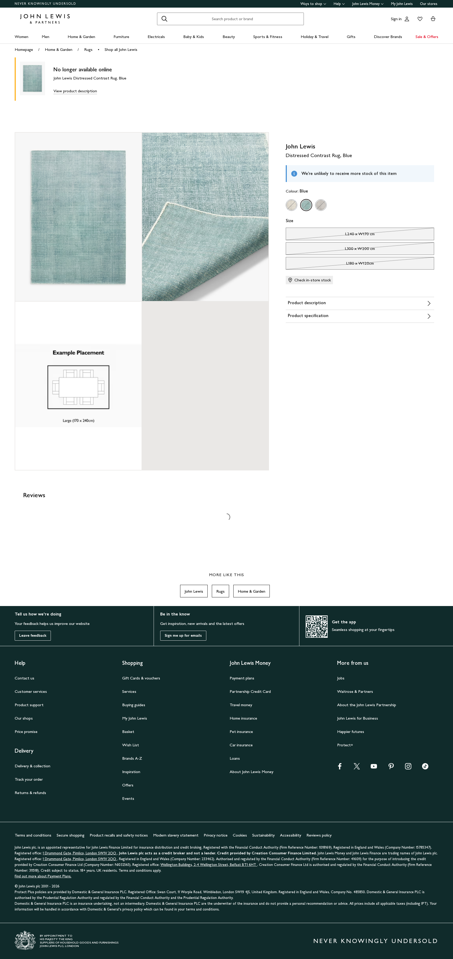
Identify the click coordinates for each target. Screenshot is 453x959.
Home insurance (243, 718)
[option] (291, 205)
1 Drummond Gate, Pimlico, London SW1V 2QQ (80, 853)
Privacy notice (216, 835)
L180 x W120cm (330, 265)
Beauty (229, 36)
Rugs (88, 49)
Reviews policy (319, 835)
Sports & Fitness (267, 36)
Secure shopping (70, 835)
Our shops (24, 718)
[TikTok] (425, 767)
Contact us (24, 678)
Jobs (340, 678)
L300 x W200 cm (330, 250)
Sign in (396, 18)
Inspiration (131, 771)
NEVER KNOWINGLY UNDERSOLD (45, 4)
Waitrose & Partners (355, 691)
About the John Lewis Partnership (366, 704)
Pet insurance (241, 731)
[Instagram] (408, 767)
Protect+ (345, 744)
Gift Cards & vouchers (141, 678)
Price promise (26, 731)
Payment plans (242, 678)
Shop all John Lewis (121, 49)
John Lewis (194, 591)
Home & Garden (81, 36)
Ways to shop (311, 4)
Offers (127, 785)
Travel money (241, 704)
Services (129, 691)
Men (45, 36)
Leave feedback (32, 635)
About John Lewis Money (251, 771)
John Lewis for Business (357, 718)
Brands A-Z (132, 758)
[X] (357, 767)
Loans (235, 758)
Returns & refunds (30, 792)
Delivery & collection (32, 765)
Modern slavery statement (175, 835)
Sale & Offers (427, 36)
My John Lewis (402, 4)
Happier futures (350, 731)
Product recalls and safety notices (119, 835)
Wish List (130, 744)
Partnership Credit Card (250, 691)
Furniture (121, 36)
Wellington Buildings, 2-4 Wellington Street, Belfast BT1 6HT (208, 864)
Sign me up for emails (183, 635)
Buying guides (133, 704)
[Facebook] (340, 767)
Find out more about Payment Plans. (43, 876)
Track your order (29, 779)
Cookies (240, 835)
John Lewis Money (366, 4)
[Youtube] (374, 767)
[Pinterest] (391, 767)
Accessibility (290, 835)
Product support (29, 704)
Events (128, 798)
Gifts (351, 36)
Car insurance (241, 744)
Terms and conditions (33, 835)
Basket (128, 731)
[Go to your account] (407, 19)
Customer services (31, 691)
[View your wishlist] (419, 19)
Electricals (156, 36)
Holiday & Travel (314, 36)
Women (21, 36)
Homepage (24, 49)
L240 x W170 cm (330, 235)
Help (337, 4)
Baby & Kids (193, 36)
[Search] (164, 19)
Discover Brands (388, 36)
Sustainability (263, 835)
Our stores (428, 4)
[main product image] (36, 79)
